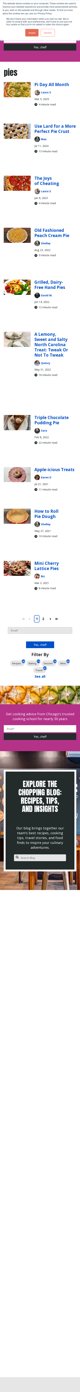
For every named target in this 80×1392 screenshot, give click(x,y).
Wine (64, 662)
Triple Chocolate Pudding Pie (51, 420)
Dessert (50, 662)
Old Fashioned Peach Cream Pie (51, 232)
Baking (34, 662)
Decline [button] (48, 32)
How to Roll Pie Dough (46, 513)
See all (40, 676)
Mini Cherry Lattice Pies (46, 565)
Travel (41, 669)
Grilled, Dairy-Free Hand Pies (49, 284)
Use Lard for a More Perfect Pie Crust (55, 128)
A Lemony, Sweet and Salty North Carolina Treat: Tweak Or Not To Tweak (51, 344)
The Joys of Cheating (46, 180)
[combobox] (40, 857)
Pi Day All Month (51, 84)
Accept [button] (31, 32)
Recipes (18, 662)
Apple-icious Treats (54, 469)
